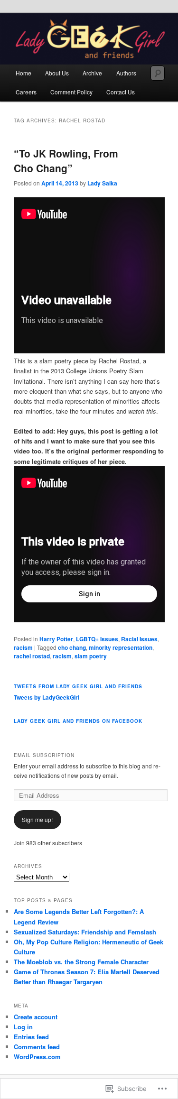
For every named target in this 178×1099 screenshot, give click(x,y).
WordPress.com (37, 1056)
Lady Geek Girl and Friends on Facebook (78, 721)
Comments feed (37, 1046)
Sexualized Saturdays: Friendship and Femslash (85, 931)
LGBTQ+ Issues (97, 639)
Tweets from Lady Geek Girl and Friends (78, 686)
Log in (23, 1026)
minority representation (120, 647)
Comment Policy (71, 92)
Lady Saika (102, 183)
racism (23, 647)
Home (23, 73)
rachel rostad (32, 656)
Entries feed (31, 1036)
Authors (126, 73)
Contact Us (120, 92)
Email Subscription (44, 755)
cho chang (72, 647)
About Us (57, 73)
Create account (35, 1016)
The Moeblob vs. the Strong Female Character (81, 961)
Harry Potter (56, 639)
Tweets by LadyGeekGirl (46, 697)
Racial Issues (139, 639)
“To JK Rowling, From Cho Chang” (66, 160)
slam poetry (91, 656)
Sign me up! (37, 819)
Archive (92, 73)
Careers (26, 92)
